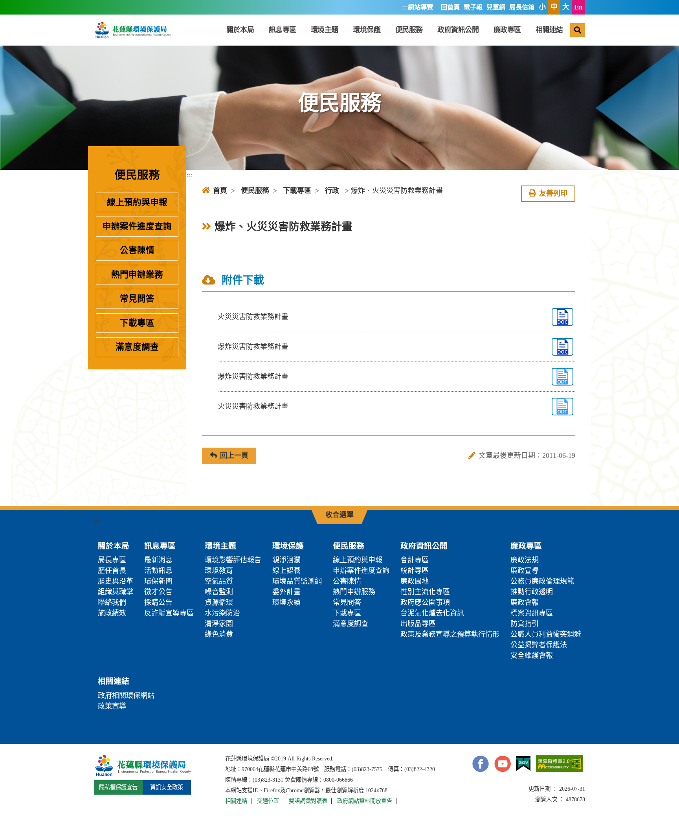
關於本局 (240, 30)
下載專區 (137, 323)
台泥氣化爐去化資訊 (432, 613)
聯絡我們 (112, 602)
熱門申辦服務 (354, 592)
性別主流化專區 (425, 592)
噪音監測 (219, 592)
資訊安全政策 (166, 787)
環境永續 (286, 602)
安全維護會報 (531, 655)
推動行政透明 (531, 592)
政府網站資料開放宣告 (364, 801)
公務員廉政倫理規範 (542, 581)
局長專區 (112, 560)
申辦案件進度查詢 (137, 226)
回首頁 (450, 7)
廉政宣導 (524, 571)
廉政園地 (414, 581)
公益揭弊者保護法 (538, 645)
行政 (332, 191)
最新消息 (158, 560)
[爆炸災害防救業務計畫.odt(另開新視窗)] (562, 377)
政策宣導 (112, 706)
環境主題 (324, 30)
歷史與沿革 (115, 581)
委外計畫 (286, 592)
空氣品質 (219, 581)
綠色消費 (219, 634)
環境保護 (366, 30)
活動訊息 (158, 571)
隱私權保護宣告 (118, 787)
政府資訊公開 (458, 30)
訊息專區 (282, 30)
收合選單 (339, 515)
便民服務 (409, 30)
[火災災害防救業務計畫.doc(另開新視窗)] (562, 317)
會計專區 (414, 560)
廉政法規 (524, 560)
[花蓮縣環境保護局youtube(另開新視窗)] (502, 764)
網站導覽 (420, 7)
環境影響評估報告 (233, 560)
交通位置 (268, 801)
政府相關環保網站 (126, 696)
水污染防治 (222, 613)
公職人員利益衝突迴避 (545, 634)
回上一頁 (234, 455)
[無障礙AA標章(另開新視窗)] (559, 763)
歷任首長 (112, 571)
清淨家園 (219, 624)
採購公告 (158, 602)
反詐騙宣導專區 (169, 613)
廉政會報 (524, 602)
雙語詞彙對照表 (308, 801)
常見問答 (137, 298)
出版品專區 (418, 624)
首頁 (220, 191)
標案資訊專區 (531, 613)
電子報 (473, 7)
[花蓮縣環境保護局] (132, 29)
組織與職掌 (115, 592)
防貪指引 (524, 624)
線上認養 (286, 571)
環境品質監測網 (297, 581)
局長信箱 (521, 7)
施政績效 (112, 613)
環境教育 (219, 571)
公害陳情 (137, 250)
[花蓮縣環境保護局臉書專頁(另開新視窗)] (480, 764)
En (578, 7)
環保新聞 (158, 581)
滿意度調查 (137, 347)
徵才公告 (158, 592)
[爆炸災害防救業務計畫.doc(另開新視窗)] (562, 347)
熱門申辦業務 (137, 274)
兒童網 (495, 7)
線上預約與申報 (137, 202)
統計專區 (414, 571)
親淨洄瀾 (286, 560)
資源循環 (219, 602)
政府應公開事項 (425, 602)
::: (405, 7)
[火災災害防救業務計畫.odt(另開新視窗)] (562, 406)
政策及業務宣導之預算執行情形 (449, 634)
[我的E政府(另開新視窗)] (523, 763)
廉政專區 (507, 30)
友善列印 (553, 193)
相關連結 (549, 30)
